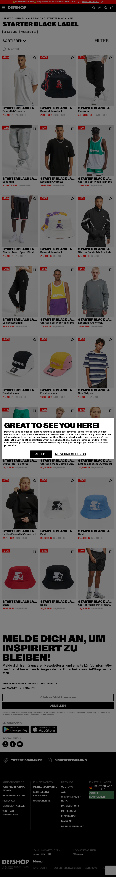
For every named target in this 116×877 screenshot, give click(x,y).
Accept (41, 454)
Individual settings (70, 454)
